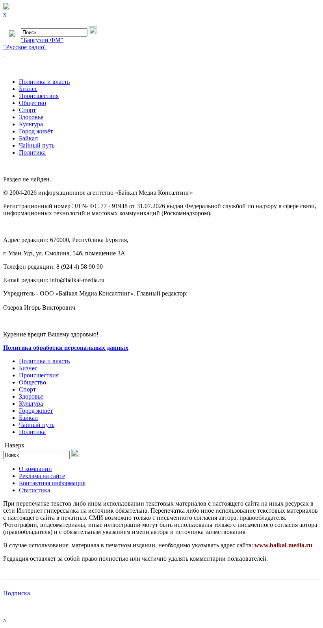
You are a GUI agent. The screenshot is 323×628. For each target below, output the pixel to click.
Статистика (34, 490)
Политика (32, 152)
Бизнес (28, 88)
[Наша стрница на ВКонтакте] (161, 54)
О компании (35, 468)
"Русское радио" (25, 47)
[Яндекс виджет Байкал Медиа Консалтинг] (161, 68)
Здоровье (31, 117)
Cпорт (27, 110)
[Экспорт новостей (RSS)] (161, 61)
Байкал (28, 138)
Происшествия (39, 95)
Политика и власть (44, 81)
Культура (31, 124)
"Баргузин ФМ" (42, 40)
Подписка (16, 593)
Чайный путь (36, 145)
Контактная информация (52, 483)
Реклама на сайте (42, 476)
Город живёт (36, 131)
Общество (32, 103)
